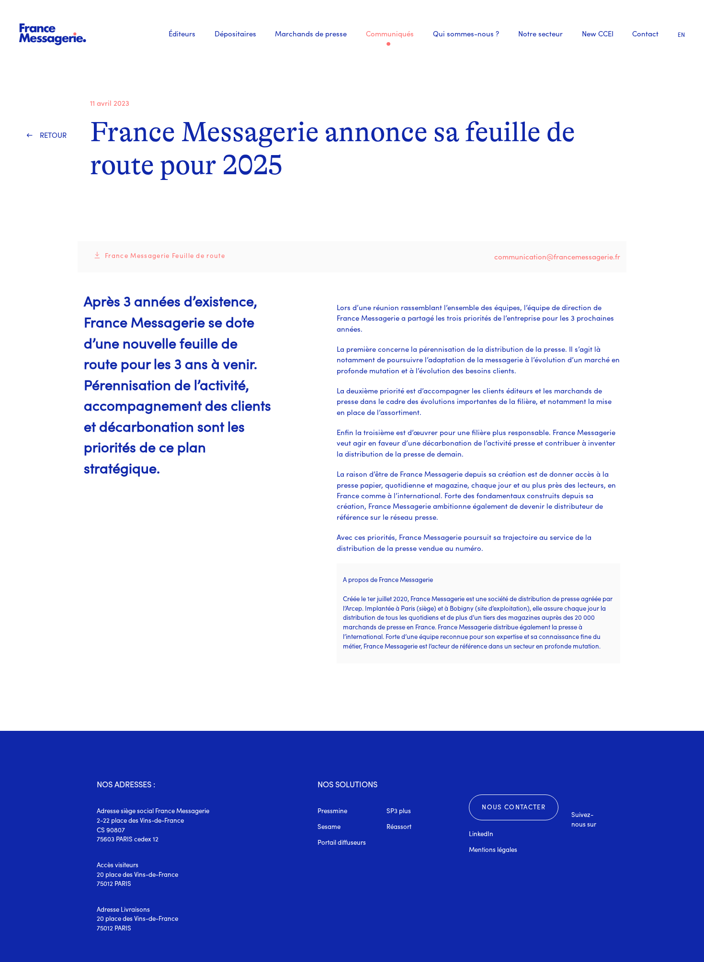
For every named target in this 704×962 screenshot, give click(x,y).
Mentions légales (493, 850)
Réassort (398, 827)
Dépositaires (235, 33)
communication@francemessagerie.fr (557, 256)
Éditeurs (182, 33)
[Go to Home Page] (52, 34)
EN (681, 34)
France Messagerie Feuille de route (165, 256)
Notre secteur (540, 33)
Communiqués (390, 34)
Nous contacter (513, 807)
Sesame (329, 827)
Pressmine (332, 811)
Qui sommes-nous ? (466, 33)
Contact (645, 33)
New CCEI (597, 33)
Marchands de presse (311, 33)
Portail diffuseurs (342, 843)
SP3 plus (398, 811)
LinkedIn (481, 834)
